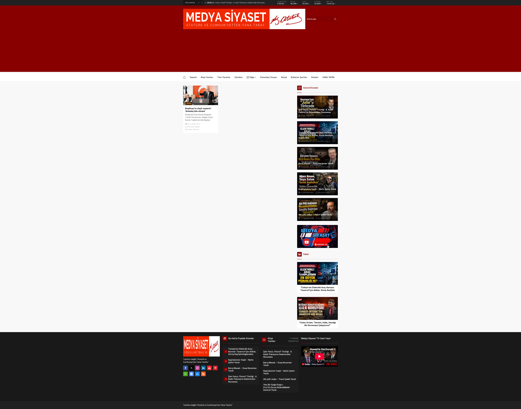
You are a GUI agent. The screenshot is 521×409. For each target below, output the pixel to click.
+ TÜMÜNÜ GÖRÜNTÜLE (293, 339)
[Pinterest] (215, 368)
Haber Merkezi (193, 129)
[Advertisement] (260, 53)
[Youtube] (209, 368)
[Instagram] (197, 368)
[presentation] (300, 273)
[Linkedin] (203, 368)
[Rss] (203, 374)
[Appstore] (197, 374)
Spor (189, 103)
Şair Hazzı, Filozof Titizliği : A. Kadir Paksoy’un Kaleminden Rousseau (236, 3)
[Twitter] (191, 368)
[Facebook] (185, 368)
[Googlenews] (191, 374)
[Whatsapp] (185, 374)
